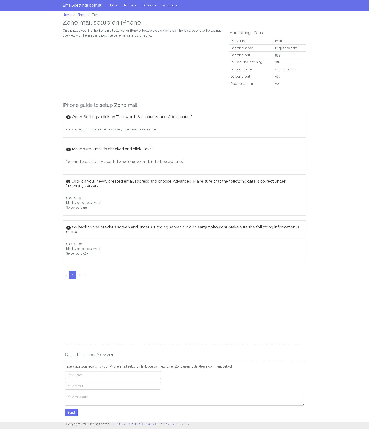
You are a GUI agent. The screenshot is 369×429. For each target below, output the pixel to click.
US (121, 424)
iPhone (129, 5)
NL (114, 424)
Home (113, 5)
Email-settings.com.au (82, 5)
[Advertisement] (143, 68)
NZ (165, 424)
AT (150, 424)
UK (128, 424)
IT (185, 424)
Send (71, 412)
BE (136, 424)
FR (172, 424)
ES (179, 424)
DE (143, 424)
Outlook (148, 5)
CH (157, 424)
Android (169, 5)
